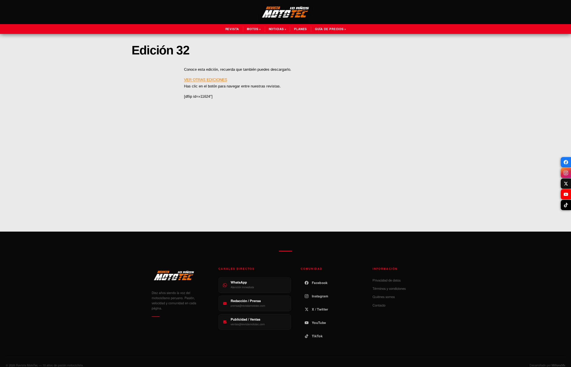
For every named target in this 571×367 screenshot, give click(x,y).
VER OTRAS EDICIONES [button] (205, 80)
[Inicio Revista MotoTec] (180, 275)
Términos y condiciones (389, 288)
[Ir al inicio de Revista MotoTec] (285, 12)
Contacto (378, 305)
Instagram (320, 296)
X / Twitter (320, 309)
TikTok (317, 336)
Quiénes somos (383, 296)
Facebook (319, 282)
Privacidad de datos (386, 280)
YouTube (319, 322)
